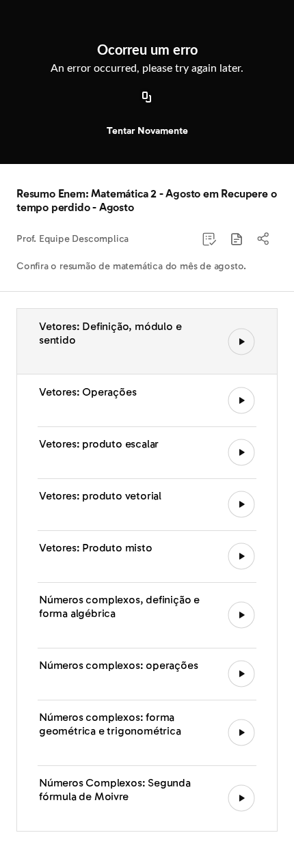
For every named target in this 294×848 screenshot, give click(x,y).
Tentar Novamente (147, 131)
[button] (236, 239)
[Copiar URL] (147, 98)
